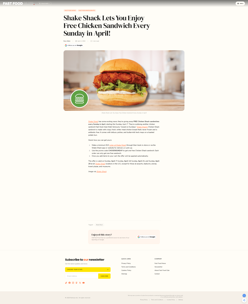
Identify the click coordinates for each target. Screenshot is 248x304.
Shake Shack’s (142, 127)
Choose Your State (74, 269)
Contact (157, 274)
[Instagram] (73, 283)
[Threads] (77, 283)
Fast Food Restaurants (87, 10)
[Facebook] (70, 283)
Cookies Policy (126, 270)
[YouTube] (83, 283)
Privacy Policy (126, 263)
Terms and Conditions (128, 267)
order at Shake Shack (117, 145)
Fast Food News (70, 10)
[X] (80, 283)
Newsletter (158, 267)
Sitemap (124, 274)
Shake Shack (93, 121)
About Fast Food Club (162, 270)
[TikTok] (66, 283)
